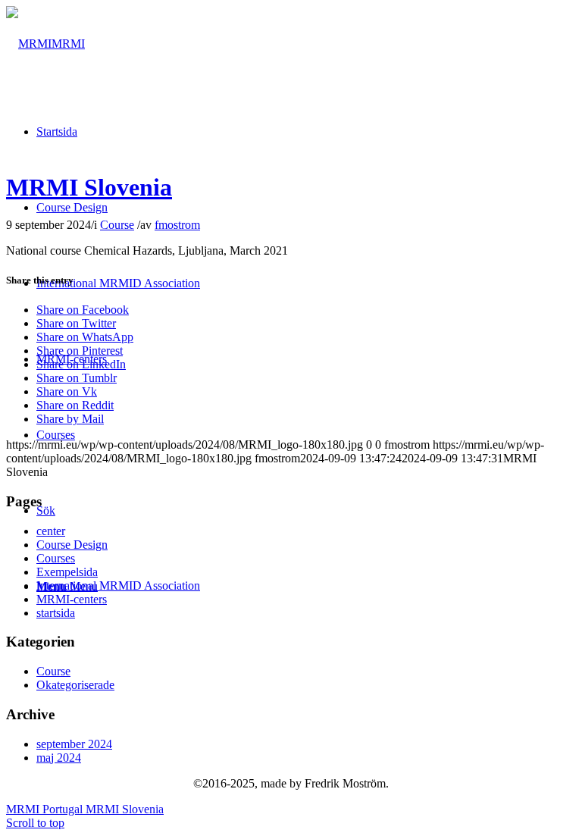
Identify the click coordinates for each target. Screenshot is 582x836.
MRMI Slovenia (89, 187)
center (50, 530)
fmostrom (177, 224)
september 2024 (74, 743)
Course (117, 224)
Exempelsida (67, 571)
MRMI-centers (71, 599)
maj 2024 (58, 757)
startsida (55, 612)
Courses (55, 558)
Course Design (72, 544)
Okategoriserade (75, 684)
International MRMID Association (118, 585)
